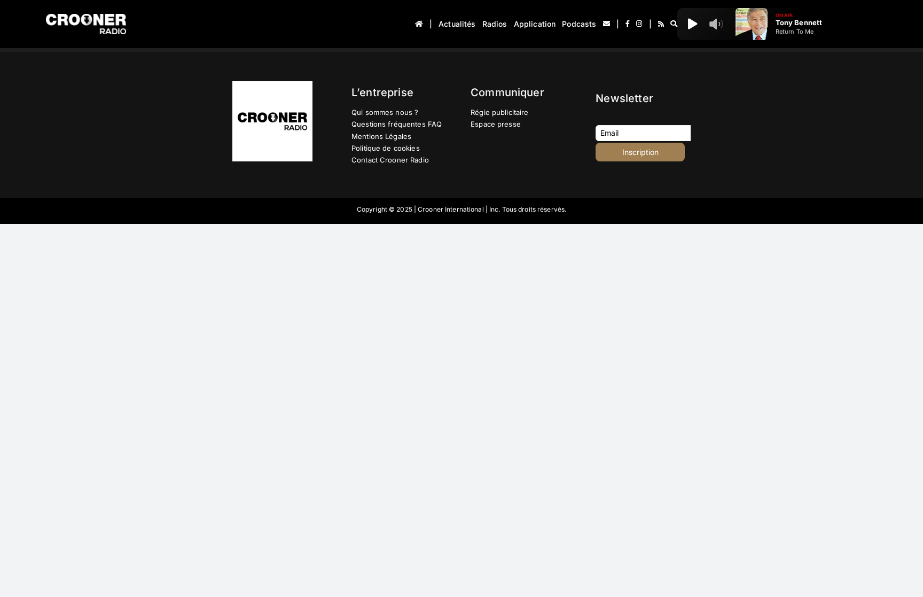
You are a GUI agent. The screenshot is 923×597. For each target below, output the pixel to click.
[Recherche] (673, 24)
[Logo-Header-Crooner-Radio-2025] (86, 18)
